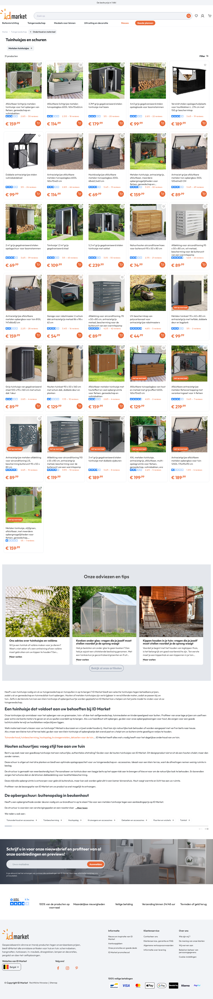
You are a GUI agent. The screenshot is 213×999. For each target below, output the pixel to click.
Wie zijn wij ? (184, 936)
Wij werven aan (186, 945)
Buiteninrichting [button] (10, 23)
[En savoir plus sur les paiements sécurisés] (114, 985)
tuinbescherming (30, 737)
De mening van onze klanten (192, 941)
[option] (106, 2)
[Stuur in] (188, 15)
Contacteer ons (151, 936)
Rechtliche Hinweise (38, 982)
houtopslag (45, 737)
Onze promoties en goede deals (122, 948)
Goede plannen (145, 23)
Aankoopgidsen (115, 943)
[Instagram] (67, 968)
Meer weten (15, 656)
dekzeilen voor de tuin (82, 737)
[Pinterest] (77, 968)
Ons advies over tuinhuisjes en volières (33, 640)
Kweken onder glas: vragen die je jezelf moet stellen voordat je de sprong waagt (104, 642)
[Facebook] (58, 968)
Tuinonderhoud (12, 737)
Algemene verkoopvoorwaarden (158, 945)
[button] (202, 15)
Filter (202, 56)
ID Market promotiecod (119, 952)
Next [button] (206, 829)
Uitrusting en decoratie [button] (96, 23)
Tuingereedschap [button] (36, 23)
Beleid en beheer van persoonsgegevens (188, 951)
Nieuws (125, 23)
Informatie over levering (155, 950)
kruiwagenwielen (61, 737)
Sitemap (53, 982)
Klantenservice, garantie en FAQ (158, 941)
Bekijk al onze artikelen (106, 668)
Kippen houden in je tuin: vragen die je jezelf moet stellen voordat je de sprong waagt (170, 642)
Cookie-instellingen (187, 957)
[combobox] (113, 15)
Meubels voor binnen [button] (64, 23)
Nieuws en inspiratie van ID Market (120, 937)
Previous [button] (200, 829)
